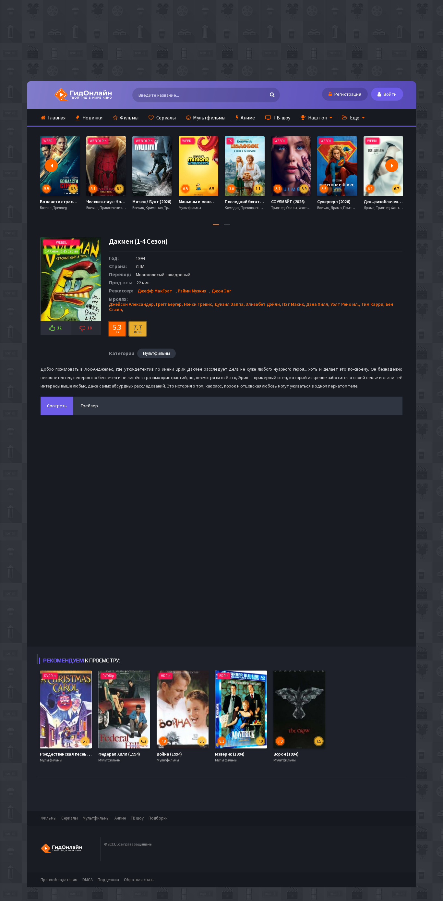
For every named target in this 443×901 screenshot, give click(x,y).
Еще (354, 117)
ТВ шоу (137, 818)
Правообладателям (59, 879)
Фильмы (128, 117)
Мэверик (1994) (230, 754)
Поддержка (108, 879)
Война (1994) (169, 754)
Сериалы (165, 117)
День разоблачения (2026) (343, 201)
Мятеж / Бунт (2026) (105, 201)
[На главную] (83, 95)
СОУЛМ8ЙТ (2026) (242, 201)
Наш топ (317, 117)
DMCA (87, 879)
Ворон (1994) (285, 754)
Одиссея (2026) (379, 201)
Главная (56, 117)
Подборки (158, 818)
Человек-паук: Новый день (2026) (73, 201)
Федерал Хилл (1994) (119, 754)
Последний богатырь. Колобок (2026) (216, 201)
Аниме (247, 117)
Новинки (91, 117)
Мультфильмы (208, 117)
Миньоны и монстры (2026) (159, 201)
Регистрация (347, 94)
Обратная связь (139, 879)
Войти (390, 94)
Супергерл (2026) (287, 201)
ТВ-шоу (281, 117)
